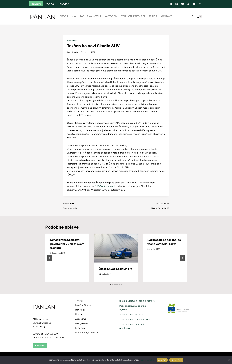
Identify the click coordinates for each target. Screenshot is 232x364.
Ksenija (75, 52)
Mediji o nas (81, 323)
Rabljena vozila (90, 16)
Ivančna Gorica (83, 305)
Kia (74, 16)
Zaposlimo (80, 318)
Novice (50, 3)
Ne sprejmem (176, 360)
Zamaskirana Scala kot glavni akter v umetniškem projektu (67, 244)
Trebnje (79, 300)
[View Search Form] (192, 16)
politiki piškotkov (148, 360)
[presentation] (116, 248)
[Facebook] (170, 4)
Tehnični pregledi (133, 16)
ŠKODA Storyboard (105, 186)
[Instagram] (176, 4)
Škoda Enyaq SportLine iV (115, 268)
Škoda (64, 16)
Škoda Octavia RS (160, 206)
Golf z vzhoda (70, 206)
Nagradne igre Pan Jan (87, 332)
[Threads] (200, 4)
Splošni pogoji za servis (131, 314)
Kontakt (166, 16)
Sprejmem (162, 360)
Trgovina (63, 3)
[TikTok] (188, 4)
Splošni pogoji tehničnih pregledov (131, 326)
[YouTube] (182, 4)
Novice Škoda (72, 41)
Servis (152, 16)
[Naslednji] (182, 258)
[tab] (110, 284)
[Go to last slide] (49, 258)
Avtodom (111, 16)
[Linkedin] (194, 4)
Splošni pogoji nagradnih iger (134, 319)
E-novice (80, 328)
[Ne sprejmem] (228, 360)
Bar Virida (80, 309)
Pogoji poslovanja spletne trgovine (132, 307)
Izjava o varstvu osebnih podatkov (137, 300)
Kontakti (36, 3)
